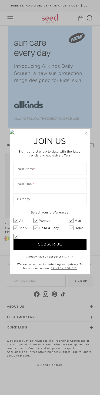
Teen (23, 228)
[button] (86, 134)
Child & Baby (49, 228)
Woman (44, 221)
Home (79, 228)
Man (78, 221)
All (21, 221)
